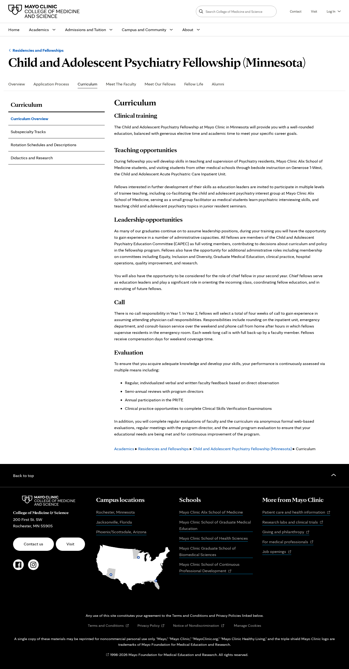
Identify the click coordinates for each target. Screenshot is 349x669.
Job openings (276, 552)
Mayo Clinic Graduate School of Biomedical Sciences (207, 551)
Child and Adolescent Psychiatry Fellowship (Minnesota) (242, 448)
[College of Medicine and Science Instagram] (33, 567)
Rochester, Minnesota (115, 512)
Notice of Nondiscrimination (198, 625)
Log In (331, 11)
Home (13, 29)
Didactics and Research (32, 157)
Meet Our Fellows (160, 83)
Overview (16, 83)
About (187, 29)
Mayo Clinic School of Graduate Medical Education (215, 525)
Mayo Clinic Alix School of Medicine (211, 512)
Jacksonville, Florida (114, 521)
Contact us (33, 543)
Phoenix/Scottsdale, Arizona (121, 531)
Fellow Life (193, 83)
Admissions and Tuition (85, 29)
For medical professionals (287, 542)
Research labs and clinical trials (292, 522)
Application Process (51, 83)
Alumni (218, 83)
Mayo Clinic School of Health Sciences (213, 538)
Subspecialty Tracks (28, 131)
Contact (296, 11)
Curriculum (87, 83)
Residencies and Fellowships (38, 50)
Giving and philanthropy (285, 532)
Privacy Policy (151, 625)
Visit (314, 11)
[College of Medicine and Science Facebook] (18, 567)
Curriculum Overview (29, 118)
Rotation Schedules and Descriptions (43, 144)
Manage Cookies (247, 625)
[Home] (45, 11)
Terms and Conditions (108, 625)
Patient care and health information (296, 512)
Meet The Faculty (121, 83)
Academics (39, 29)
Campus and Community (144, 29)
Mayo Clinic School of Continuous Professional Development (209, 568)
